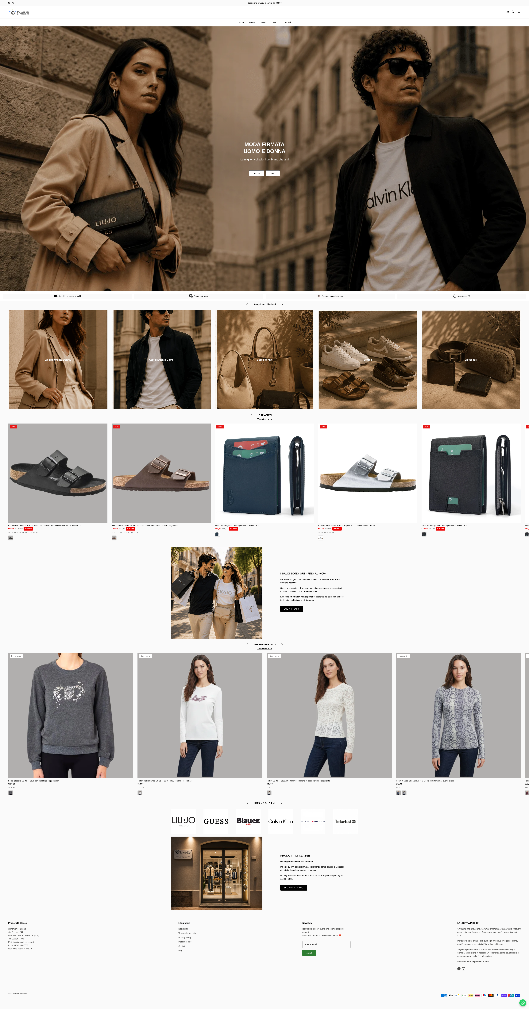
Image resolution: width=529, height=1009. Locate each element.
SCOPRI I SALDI (291, 609)
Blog (180, 950)
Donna (252, 22)
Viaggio (264, 22)
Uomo (241, 22)
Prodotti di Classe (20, 993)
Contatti (287, 22)
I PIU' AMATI (264, 415)
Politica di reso (184, 942)
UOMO (273, 173)
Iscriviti (309, 953)
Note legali (183, 929)
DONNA (256, 173)
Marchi (275, 22)
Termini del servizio (187, 933)
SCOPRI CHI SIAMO (293, 887)
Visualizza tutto (264, 419)
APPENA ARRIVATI (264, 644)
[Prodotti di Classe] (19, 12)
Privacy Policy (184, 937)
